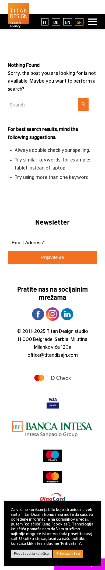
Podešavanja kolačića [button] (31, 554)
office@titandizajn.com (52, 355)
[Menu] (89, 21)
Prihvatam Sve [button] (68, 554)
